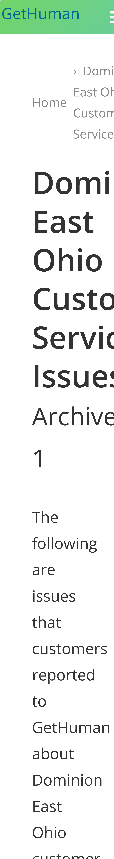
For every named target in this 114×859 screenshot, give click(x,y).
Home (49, 102)
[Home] (54, 17)
